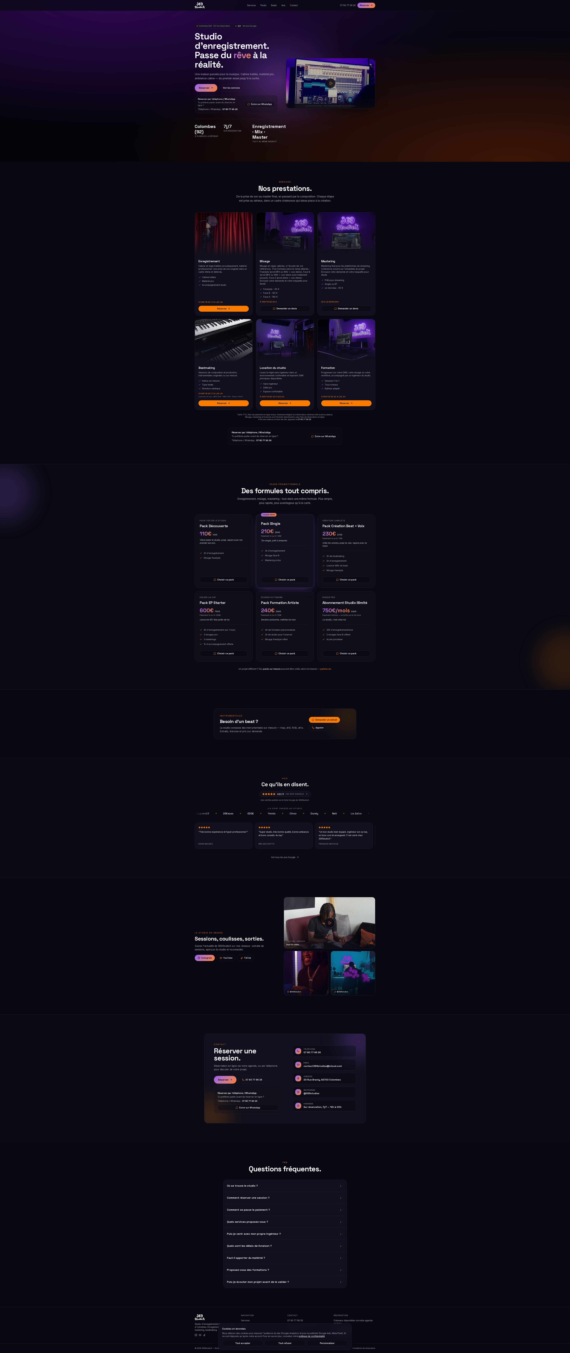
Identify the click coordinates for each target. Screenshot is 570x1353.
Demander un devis (287, 308)
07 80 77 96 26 (348, 5)
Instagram (206, 958)
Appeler (320, 727)
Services (251, 5)
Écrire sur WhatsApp (261, 104)
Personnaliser (327, 1343)
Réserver (364, 5)
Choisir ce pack (225, 579)
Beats (274, 5)
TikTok (247, 958)
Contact (294, 5)
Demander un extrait (326, 720)
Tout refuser (285, 1343)
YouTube (227, 958)
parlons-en (325, 669)
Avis (283, 5)
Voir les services (231, 88)
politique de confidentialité (312, 1336)
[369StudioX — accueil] (200, 5)
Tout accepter (242, 1343)
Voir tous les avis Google (283, 857)
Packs (263, 5)
